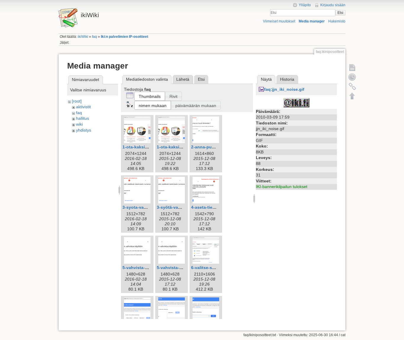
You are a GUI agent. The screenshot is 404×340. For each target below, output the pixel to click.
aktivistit (83, 106)
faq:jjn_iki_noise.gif (284, 89)
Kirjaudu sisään (332, 5)
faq (94, 37)
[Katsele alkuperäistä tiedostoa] (296, 102)
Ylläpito (305, 5)
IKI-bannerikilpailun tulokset (281, 186)
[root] (77, 101)
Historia (287, 79)
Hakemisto (336, 21)
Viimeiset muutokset (279, 21)
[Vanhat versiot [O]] (352, 77)
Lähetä (182, 79)
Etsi (340, 13)
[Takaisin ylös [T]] (352, 96)
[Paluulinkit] (352, 86)
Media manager (312, 21)
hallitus (82, 118)
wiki (79, 124)
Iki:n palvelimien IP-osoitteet (124, 37)
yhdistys (83, 130)
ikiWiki (83, 37)
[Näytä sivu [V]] (352, 67)
